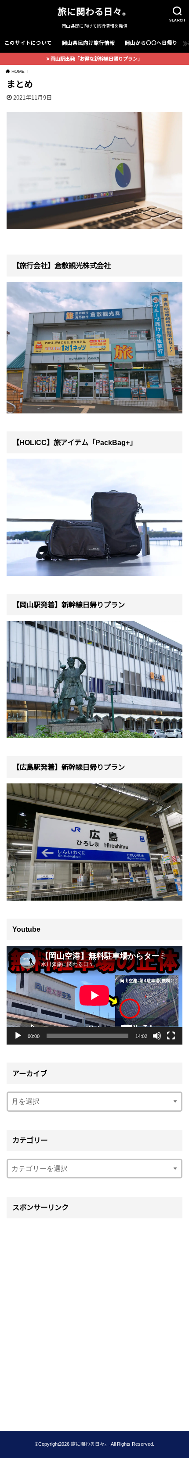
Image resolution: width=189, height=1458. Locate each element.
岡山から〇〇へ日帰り (151, 43)
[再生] (18, 1035)
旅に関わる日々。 (94, 12)
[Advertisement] (94, 1318)
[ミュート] (157, 1035)
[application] (94, 995)
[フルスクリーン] (171, 1035)
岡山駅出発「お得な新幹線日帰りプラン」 (96, 58)
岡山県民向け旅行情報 (88, 43)
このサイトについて (28, 43)
